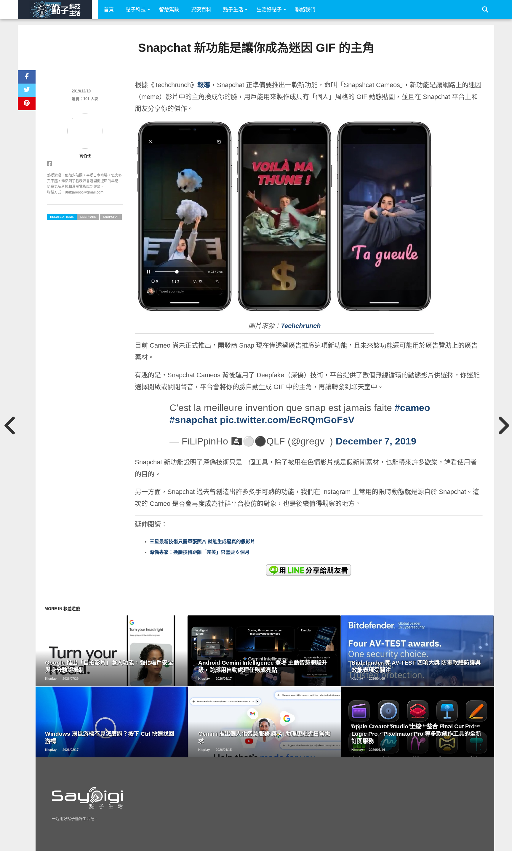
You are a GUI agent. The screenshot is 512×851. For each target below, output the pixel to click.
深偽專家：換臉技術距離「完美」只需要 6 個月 (199, 552)
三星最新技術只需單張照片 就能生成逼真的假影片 (202, 541)
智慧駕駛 (169, 9)
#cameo (412, 407)
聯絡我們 (305, 9)
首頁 (109, 9)
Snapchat (111, 216)
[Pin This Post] (27, 103)
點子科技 (136, 9)
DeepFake (88, 216)
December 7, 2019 (376, 441)
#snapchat (193, 420)
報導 (203, 85)
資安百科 (201, 9)
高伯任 (85, 155)
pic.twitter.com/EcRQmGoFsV (287, 420)
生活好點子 (269, 9)
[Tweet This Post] (27, 90)
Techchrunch (301, 325)
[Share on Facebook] (27, 77)
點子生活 (233, 9)
